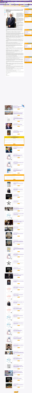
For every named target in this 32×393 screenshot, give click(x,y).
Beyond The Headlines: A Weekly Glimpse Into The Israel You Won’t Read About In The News (18, 242)
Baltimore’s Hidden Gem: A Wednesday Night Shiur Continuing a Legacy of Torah (18, 221)
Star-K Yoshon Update (15, 261)
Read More (18, 115)
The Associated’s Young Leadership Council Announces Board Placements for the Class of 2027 (18, 353)
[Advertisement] (14, 78)
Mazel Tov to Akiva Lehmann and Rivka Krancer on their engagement (17, 155)
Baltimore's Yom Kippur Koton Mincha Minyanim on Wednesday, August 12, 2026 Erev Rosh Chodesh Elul (18, 366)
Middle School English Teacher (27, 33)
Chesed (5, 1)
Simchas (12, 1)
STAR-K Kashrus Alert (15, 201)
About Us (10, 0)
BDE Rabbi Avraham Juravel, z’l (17, 268)
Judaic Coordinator (26, 32)
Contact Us (31, 1)
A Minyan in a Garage (15, 227)
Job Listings (26, 29)
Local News (14, 105)
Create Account (7, 0)
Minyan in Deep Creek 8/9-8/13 (27, 44)
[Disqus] (14, 85)
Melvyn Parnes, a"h (26, 17)
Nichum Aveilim (25, 1)
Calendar (1, 1)
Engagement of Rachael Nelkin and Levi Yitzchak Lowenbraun (28, 13)
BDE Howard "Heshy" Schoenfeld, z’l (17, 378)
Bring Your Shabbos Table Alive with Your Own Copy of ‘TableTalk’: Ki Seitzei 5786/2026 (18, 171)
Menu (30, 0)
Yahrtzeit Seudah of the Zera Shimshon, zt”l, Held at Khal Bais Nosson (18, 208)
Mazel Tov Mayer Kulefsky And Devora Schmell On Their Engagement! (17, 330)
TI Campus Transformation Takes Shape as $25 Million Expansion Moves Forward (18, 113)
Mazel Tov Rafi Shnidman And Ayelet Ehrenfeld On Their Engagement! (17, 338)
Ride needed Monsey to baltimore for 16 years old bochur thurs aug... (28, 60)
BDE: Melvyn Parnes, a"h (16, 195)
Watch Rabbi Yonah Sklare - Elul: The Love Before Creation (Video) (18, 132)
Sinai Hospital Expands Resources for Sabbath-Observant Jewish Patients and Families (18, 372)
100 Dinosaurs (26, 46)
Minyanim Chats (26, 45)
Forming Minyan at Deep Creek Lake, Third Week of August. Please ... (28, 61)
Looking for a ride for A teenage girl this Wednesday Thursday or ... (28, 59)
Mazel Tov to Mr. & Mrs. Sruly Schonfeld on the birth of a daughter (18, 295)
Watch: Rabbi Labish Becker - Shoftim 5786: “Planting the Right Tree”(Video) (18, 275)
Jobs (8, 1)
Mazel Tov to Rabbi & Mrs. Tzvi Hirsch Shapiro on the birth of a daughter (17, 308)
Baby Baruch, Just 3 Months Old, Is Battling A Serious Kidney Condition (18, 107)
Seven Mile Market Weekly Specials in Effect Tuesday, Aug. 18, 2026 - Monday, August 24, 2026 (18, 249)
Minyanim (16, 1)
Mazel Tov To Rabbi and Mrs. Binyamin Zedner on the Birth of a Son (17, 358)
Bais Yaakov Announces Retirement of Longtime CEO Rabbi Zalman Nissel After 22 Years (18, 119)
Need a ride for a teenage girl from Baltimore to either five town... (27, 58)
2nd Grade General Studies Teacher (28, 31)
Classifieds (20, 1)
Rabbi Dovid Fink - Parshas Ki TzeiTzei (17, 124)
